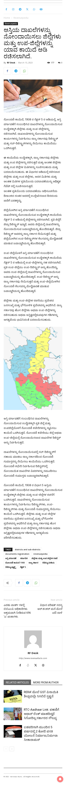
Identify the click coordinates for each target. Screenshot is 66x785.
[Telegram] (20, 9)
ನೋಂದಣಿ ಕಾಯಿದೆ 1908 (15, 562)
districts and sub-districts (27, 549)
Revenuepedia (21, 17)
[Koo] (29, 665)
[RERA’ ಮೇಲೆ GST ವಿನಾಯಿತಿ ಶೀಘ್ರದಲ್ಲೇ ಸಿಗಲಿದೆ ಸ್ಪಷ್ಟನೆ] (13, 696)
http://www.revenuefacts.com (33, 658)
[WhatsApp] (34, 9)
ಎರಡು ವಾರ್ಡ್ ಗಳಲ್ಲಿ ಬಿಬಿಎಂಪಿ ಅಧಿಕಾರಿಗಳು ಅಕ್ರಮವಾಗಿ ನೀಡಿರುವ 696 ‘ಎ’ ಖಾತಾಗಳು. (17, 610)
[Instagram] (13, 9)
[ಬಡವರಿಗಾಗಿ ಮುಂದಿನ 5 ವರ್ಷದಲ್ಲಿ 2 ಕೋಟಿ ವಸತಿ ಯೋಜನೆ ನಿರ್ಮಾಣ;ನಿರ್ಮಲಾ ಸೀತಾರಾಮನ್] (13, 731)
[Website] (45, 665)
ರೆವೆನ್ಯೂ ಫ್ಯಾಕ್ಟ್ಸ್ (10, 567)
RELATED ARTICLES (17, 682)
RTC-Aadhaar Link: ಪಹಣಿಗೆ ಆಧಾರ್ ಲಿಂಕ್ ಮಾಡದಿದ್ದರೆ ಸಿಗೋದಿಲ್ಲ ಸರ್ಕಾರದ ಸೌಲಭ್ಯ (41, 714)
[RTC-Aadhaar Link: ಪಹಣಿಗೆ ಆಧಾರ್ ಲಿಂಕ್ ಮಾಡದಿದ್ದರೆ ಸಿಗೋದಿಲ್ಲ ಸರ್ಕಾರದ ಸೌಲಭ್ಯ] (13, 714)
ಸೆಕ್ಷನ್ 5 (23, 567)
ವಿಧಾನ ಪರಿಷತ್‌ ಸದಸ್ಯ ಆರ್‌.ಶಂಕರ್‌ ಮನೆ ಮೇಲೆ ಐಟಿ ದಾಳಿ (49, 608)
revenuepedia (40, 553)
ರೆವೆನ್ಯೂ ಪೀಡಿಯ (48, 562)
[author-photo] (33, 647)
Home (7, 17)
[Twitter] (27, 9)
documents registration (17, 553)
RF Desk (11, 62)
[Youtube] (41, 9)
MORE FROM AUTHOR (46, 682)
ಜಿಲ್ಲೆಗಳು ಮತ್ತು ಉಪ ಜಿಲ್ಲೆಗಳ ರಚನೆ (45, 558)
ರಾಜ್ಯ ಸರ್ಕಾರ (33, 562)
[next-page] (12, 749)
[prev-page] (6, 749)
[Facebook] (6, 9)
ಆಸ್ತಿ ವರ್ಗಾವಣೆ (10, 558)
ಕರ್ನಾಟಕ (23, 558)
